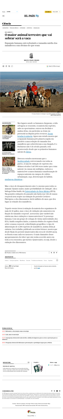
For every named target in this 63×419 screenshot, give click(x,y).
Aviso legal (28, 403)
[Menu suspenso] (3, 16)
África (28, 152)
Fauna (45, 260)
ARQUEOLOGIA (36, 28)
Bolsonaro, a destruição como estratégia (17, 331)
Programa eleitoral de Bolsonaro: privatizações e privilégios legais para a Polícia (29, 342)
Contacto (14, 403)
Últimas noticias (7, 328)
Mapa (49, 403)
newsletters (7, 362)
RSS (37, 405)
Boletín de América (9, 366)
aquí (39, 268)
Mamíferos (22, 260)
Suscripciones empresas (30, 405)
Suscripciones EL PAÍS (20, 405)
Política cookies (34, 403)
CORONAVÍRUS (5, 28)
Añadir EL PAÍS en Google (54, 66)
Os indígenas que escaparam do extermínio (7, 137)
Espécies (50, 260)
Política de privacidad (42, 403)
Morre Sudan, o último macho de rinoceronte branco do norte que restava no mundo (8, 170)
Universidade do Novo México (37, 191)
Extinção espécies (14, 260)
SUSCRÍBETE (48, 11)
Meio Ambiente (8, 32)
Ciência (6, 23)
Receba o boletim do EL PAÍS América (16, 252)
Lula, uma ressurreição (12, 334)
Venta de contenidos (21, 403)
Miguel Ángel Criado (31, 60)
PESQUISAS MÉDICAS (14, 28)
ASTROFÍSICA (29, 28)
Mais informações (9, 268)
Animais (28, 260)
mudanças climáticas (13, 179)
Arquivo (36, 362)
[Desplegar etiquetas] (57, 260)
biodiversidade (23, 161)
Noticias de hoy (44, 405)
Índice (39, 405)
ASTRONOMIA (22, 28)
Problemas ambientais (37, 260)
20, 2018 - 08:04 (31, 62)
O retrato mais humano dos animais (8, 153)
